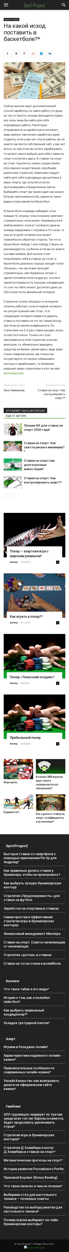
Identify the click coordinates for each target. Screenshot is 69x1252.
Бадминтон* (12, 812)
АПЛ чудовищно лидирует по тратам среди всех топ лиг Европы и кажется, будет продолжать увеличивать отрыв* (34, 1120)
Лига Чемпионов (14, 390)
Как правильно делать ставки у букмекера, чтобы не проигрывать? (32, 872)
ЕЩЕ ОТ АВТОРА (16, 415)
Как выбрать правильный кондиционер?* (24, 1012)
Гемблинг (13, 1106)
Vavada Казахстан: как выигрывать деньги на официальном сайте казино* (31, 1085)
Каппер (14, 562)
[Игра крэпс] (18, 769)
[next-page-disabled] (12, 496)
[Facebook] (7, 53)
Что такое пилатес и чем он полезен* (33, 1186)
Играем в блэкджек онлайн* (26, 1047)
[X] (16, 53)
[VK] (49, 53)
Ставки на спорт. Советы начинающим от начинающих (34, 944)
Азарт (10, 1039)
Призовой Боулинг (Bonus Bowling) (30, 1177)
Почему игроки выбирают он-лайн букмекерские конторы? (31, 1222)
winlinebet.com (14, 373)
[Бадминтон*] (18, 801)
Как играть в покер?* (26, 616)
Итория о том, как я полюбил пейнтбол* (27, 1000)
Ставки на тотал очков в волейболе (32, 963)
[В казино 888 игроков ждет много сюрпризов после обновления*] (50, 766)
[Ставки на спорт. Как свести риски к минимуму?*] (13, 446)
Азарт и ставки (11, 19)
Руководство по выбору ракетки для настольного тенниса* (33, 1209)
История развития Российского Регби (33, 1169)
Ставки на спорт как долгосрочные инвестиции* (39, 465)
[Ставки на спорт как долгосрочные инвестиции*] (13, 465)
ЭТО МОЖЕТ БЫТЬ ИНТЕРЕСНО (25, 410)
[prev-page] (6, 496)
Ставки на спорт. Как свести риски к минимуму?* (44, 447)
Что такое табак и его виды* (26, 989)
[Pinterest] (24, 53)
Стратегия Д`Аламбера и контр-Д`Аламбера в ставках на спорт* (29, 1150)
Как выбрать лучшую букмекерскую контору (32, 885)
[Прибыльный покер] (34, 716)
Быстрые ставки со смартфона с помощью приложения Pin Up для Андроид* (30, 858)
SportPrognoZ (17, 846)
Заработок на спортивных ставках (31, 908)
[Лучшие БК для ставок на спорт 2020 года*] (13, 429)
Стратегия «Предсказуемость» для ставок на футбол (32, 898)
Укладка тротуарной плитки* (27, 1023)
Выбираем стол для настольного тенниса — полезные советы (30, 1197)
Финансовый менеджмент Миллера (32, 934)
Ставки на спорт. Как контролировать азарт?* (51, 394)
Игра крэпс (10, 782)
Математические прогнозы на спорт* (33, 1160)
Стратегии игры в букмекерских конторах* (29, 1137)
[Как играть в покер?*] (34, 595)
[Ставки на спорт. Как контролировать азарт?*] (13, 482)
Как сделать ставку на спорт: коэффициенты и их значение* (50, 817)
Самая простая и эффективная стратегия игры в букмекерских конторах (29, 921)
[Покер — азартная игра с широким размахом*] (34, 535)
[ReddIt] (32, 53)
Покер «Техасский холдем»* (32, 677)
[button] (6, 5)
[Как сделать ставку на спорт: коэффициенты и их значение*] (50, 802)
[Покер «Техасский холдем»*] (34, 656)
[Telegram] (41, 53)
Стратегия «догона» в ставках (28, 955)
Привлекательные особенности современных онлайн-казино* (29, 1070)
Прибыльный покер (25, 737)
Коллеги (12, 981)
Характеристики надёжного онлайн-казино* (32, 1057)
